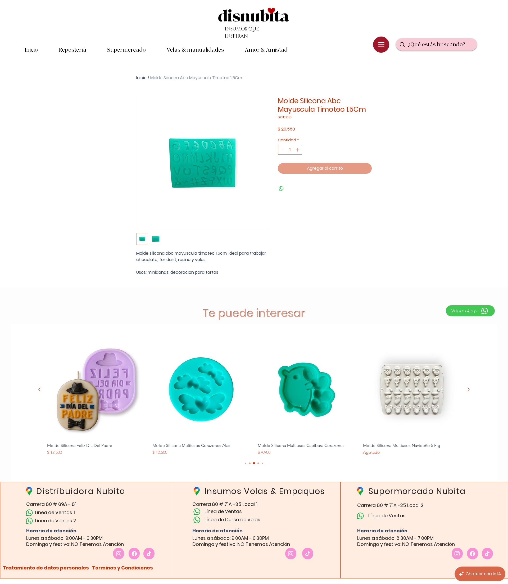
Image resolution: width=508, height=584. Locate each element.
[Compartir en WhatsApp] (281, 188)
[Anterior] (39, 389)
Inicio (141, 78)
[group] (254, 398)
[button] (266, 50)
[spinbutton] (290, 149)
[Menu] (381, 45)
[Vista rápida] (96, 390)
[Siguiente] (468, 389)
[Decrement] (282, 149)
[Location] (118, 553)
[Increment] (298, 149)
